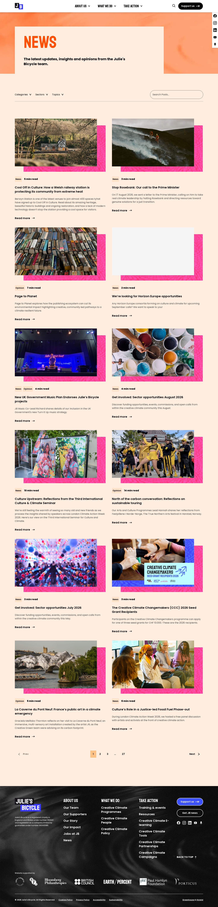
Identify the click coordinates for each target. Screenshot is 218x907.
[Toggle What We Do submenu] (115, 6)
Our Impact (72, 827)
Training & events (152, 808)
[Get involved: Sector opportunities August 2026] (157, 355)
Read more (22, 218)
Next (192, 754)
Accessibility (99, 900)
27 (123, 754)
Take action (131, 6)
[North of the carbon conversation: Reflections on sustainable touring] (157, 456)
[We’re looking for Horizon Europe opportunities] (157, 254)
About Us (80, 6)
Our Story (70, 821)
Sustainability (115, 900)
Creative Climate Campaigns (152, 855)
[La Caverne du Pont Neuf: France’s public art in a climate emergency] (60, 667)
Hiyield (199, 900)
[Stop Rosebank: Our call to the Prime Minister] (157, 145)
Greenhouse (188, 900)
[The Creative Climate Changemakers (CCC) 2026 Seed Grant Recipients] (157, 565)
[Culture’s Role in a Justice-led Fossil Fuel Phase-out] (157, 667)
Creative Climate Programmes (114, 810)
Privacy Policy (82, 900)
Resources (147, 814)
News (67, 840)
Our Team (71, 808)
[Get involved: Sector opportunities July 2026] (60, 565)
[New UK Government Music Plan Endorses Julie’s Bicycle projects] (60, 355)
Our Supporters (75, 814)
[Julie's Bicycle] (19, 6)
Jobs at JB (71, 834)
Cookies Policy (66, 900)
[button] (174, 5)
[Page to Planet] (60, 254)
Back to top (185, 857)
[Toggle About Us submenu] (89, 6)
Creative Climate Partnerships (152, 844)
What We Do (105, 6)
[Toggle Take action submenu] (141, 6)
